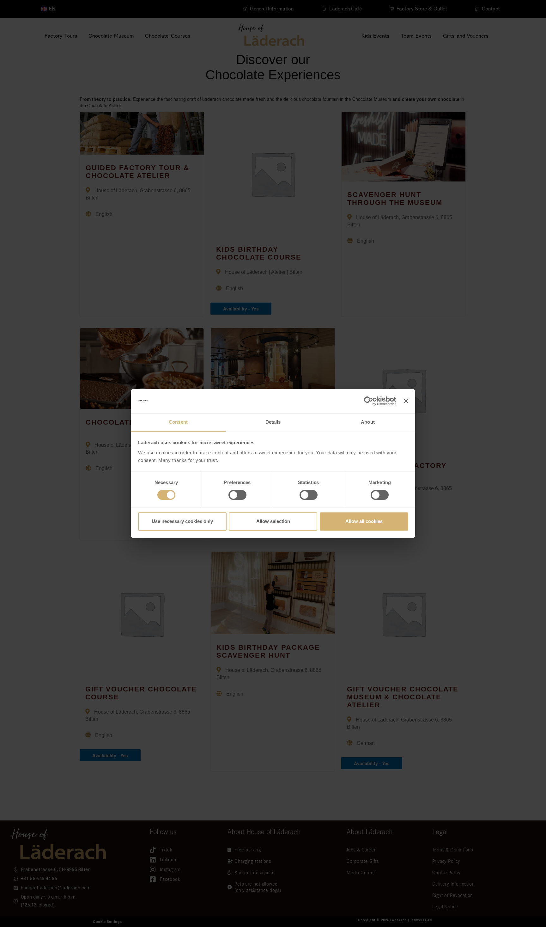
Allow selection (273, 521)
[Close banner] (406, 401)
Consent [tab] (178, 422)
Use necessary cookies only (182, 521)
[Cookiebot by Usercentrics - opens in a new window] (368, 401)
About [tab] (368, 422)
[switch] (237, 495)
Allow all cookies (364, 521)
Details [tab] (273, 422)
